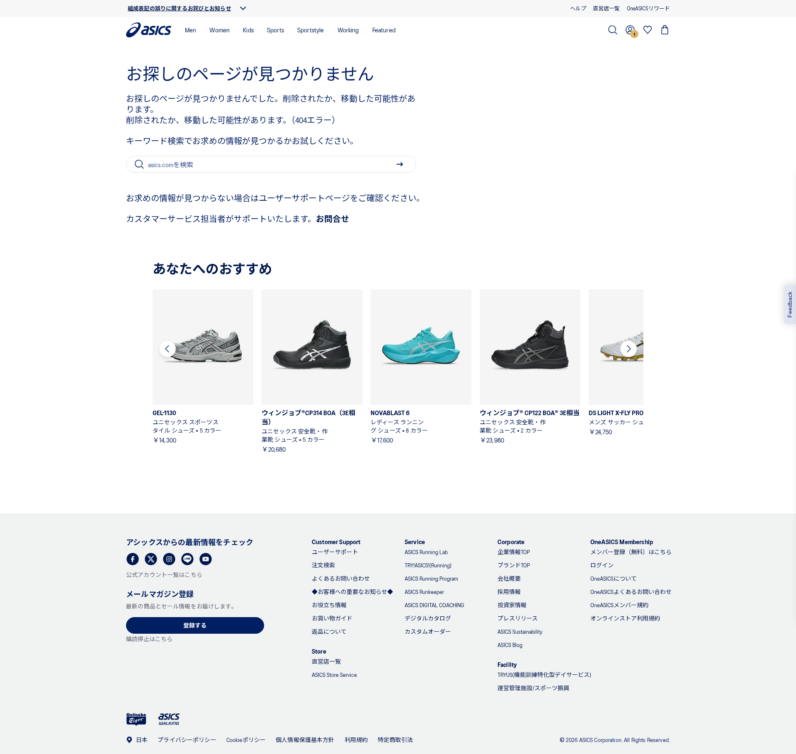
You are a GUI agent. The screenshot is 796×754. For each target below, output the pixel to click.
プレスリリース (518, 618)
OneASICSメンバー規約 (619, 604)
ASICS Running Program (431, 578)
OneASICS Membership (621, 541)
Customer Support (336, 541)
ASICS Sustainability (520, 631)
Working (348, 30)
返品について (329, 631)
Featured (384, 30)
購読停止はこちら (149, 638)
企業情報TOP (514, 551)
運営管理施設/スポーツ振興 (533, 687)
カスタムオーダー (428, 631)
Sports (275, 30)
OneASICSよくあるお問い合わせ (631, 591)
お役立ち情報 (329, 604)
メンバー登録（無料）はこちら (631, 551)
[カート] (665, 30)
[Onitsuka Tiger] (136, 719)
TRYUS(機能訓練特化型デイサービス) (544, 674)
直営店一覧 (326, 661)
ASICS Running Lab (426, 551)
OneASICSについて (613, 578)
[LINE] (187, 559)
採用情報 (509, 591)
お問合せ (332, 219)
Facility (507, 664)
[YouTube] (205, 559)
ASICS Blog (510, 644)
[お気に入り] (647, 30)
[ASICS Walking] (169, 719)
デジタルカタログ (428, 618)
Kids (248, 30)
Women (219, 30)
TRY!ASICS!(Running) (428, 565)
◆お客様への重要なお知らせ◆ (352, 591)
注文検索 (323, 565)
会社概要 (509, 578)
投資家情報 (512, 604)
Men (190, 30)
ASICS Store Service (334, 674)
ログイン (602, 565)
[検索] (612, 30)
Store (319, 651)
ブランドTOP (514, 565)
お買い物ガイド (332, 618)
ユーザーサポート (335, 551)
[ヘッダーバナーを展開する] (243, 8)
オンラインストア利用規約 (625, 618)
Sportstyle (310, 30)
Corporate (511, 541)
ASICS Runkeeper (424, 591)
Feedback (789, 305)
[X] (151, 559)
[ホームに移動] (149, 29)
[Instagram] (169, 559)
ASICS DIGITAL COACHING (434, 604)
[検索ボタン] (399, 164)
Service (415, 541)
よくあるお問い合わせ (341, 578)
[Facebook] (132, 559)
